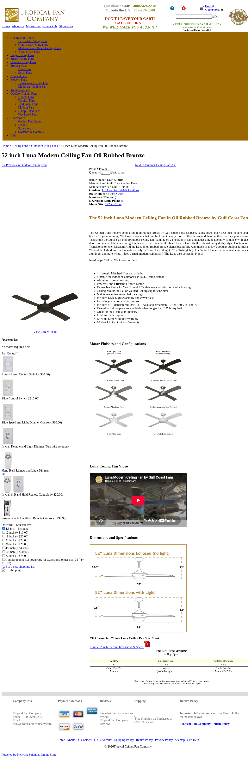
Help (13, 135)
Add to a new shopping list (18, 566)
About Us (18, 26)
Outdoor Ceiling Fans (23, 93)
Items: (208, 6)
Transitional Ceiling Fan (33, 83)
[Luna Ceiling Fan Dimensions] (138, 631)
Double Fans (26, 97)
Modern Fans (18, 79)
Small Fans (25, 72)
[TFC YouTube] (183, 9)
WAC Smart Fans (29, 51)
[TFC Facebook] (172, 9)
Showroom (66, 26)
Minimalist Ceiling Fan (32, 86)
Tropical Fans (18, 65)
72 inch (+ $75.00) (16, 555)
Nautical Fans (18, 76)
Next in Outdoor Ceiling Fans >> (155, 165)
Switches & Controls (31, 132)
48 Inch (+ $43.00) (16, 548)
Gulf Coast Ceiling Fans (33, 44)
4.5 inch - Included (16, 528)
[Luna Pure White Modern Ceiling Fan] (163, 431)
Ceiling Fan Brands (22, 37)
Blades (22, 125)
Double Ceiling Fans (23, 62)
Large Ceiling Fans (22, 55)
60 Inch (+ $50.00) (16, 552)
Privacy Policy (164, 740)
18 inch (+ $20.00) (16, 536)
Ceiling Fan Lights (29, 121)
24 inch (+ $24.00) (16, 540)
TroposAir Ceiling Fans (32, 41)
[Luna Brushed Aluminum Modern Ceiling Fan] (163, 405)
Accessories (17, 118)
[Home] (34, 23)
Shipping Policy (124, 740)
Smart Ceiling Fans (22, 58)
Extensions (25, 128)
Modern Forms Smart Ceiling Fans (39, 48)
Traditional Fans (20, 90)
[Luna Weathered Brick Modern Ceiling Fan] (163, 378)
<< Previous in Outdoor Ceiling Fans (24, 165)
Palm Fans (24, 69)
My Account (33, 26)
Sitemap (180, 740)
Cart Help (193, 740)
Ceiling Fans (20, 145)
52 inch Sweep (115, 193)
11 (122, 200)
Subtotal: (210, 9)
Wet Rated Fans (28, 114)
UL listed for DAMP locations (120, 190)
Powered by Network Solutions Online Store (29, 754)
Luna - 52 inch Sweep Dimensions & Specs (117, 647)
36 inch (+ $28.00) (16, 544)
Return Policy (144, 740)
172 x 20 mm (113, 204)
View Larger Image (45, 331)
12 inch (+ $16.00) (16, 532)
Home (6, 26)
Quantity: (95, 172)
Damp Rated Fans (29, 111)
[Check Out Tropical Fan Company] (202, 10)
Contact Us (50, 26)
